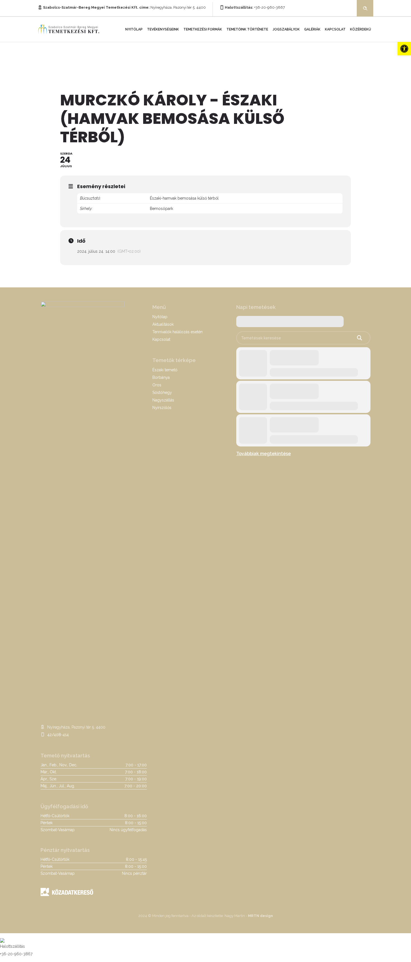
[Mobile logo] (2, 937)
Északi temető (164, 370)
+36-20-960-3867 (269, 7)
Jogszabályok (286, 29)
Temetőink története (247, 29)
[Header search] (365, 8)
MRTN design (260, 916)
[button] (404, 48)
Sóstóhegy (162, 392)
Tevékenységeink (163, 29)
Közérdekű (360, 29)
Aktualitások (163, 324)
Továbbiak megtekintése (263, 453)
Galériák (312, 29)
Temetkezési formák (202, 29)
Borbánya (161, 377)
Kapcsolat (335, 29)
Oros (156, 385)
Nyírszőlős (161, 407)
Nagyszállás (163, 400)
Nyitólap (134, 29)
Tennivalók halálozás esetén (177, 332)
